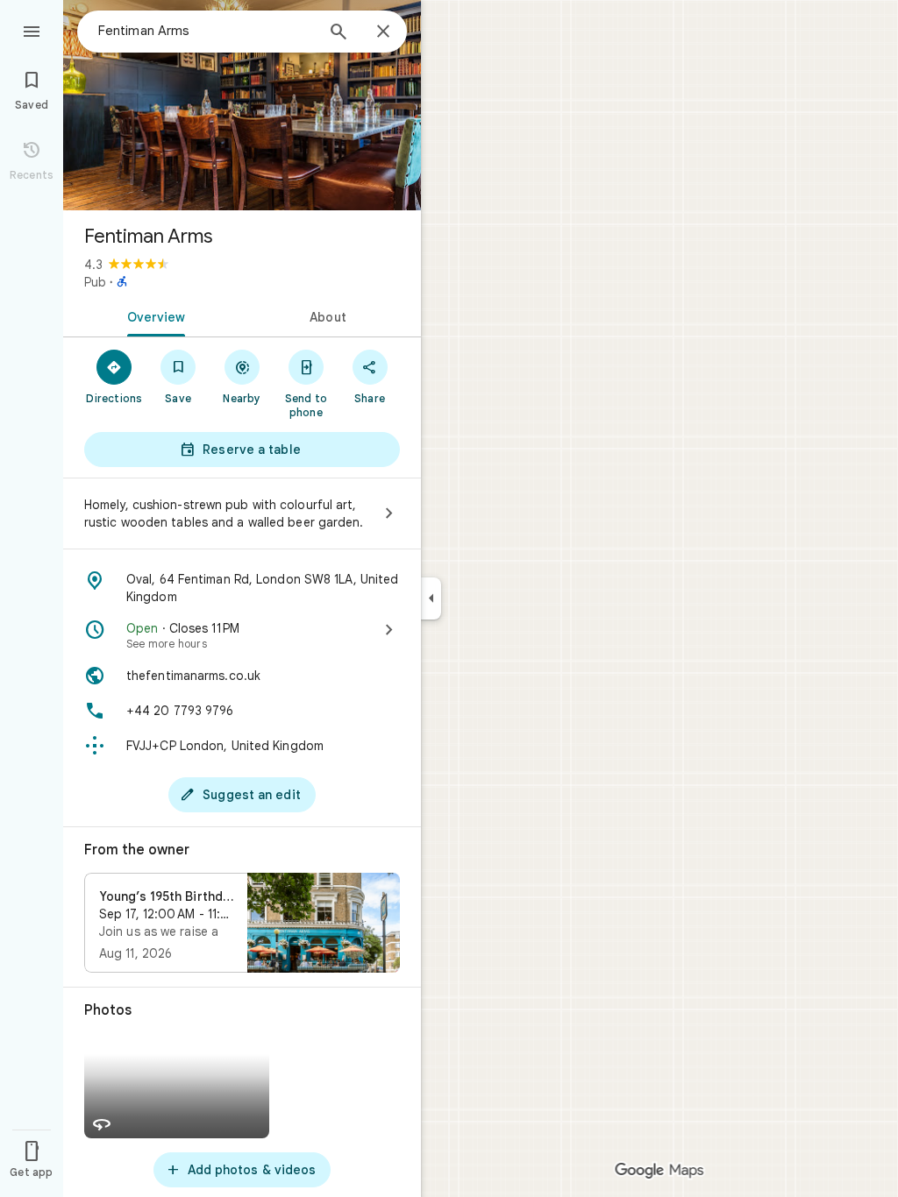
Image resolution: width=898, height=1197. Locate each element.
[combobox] (206, 30)
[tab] (153, 315)
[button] (242, 923)
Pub (95, 282)
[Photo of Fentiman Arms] (242, 105)
